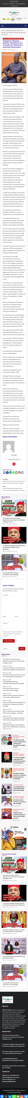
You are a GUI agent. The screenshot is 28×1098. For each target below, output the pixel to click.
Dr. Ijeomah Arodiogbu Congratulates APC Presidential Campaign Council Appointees (14, 547)
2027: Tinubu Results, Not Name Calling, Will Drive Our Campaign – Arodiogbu (13, 712)
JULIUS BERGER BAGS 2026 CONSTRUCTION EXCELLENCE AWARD (13, 682)
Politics (21, 38)
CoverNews (10, 1092)
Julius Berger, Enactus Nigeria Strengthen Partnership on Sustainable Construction (14, 719)
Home (3, 30)
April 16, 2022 (12, 49)
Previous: (14, 481)
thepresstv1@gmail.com (8, 1081)
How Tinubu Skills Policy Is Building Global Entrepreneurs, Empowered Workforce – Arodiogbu (14, 704)
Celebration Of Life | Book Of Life (18, 768)
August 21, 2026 (12, 576)
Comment (6, 595)
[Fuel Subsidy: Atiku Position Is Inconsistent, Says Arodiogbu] (14, 562)
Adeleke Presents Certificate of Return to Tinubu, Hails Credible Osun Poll (13, 696)
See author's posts (14, 459)
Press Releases (11, 541)
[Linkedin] (10, 472)
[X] (7, 472)
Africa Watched (6, 510)
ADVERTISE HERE (20, 3)
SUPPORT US (12, 3)
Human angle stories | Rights (18, 784)
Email (16, 616)
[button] (3, 26)
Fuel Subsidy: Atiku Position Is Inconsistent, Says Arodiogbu (11, 573)
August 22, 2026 (12, 524)
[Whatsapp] (13, 472)
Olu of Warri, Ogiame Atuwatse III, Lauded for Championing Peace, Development (14, 675)
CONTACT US (14, 6)
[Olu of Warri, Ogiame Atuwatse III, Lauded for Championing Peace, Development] (7, 773)
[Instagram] (19, 472)
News (19, 512)
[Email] (16, 472)
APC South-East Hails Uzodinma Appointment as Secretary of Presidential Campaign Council (14, 520)
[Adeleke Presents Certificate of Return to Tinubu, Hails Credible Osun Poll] (7, 814)
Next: (14, 488)
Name (5, 616)
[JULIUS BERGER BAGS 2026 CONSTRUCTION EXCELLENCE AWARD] (7, 789)
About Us (5, 3)
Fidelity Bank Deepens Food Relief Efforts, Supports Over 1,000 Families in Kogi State (14, 725)
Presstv (5, 49)
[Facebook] (4, 472)
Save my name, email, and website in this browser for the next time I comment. (13, 633)
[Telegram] (22, 472)
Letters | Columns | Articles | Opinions (10, 38)
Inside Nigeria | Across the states (9, 512)
